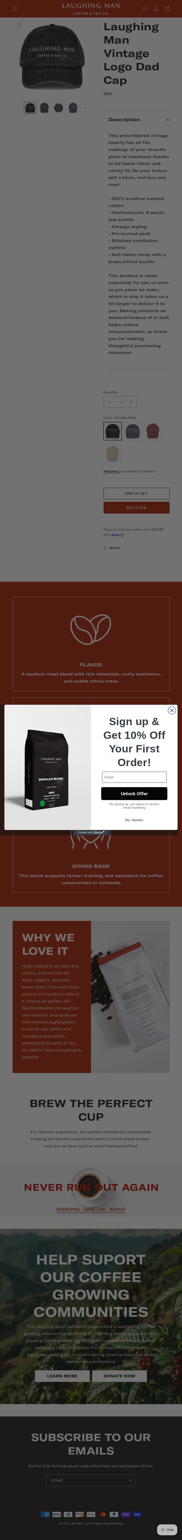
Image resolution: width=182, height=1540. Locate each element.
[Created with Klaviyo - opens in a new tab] (91, 832)
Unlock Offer (134, 793)
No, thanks (134, 820)
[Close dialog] (172, 710)
